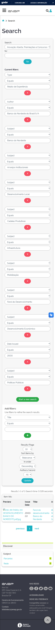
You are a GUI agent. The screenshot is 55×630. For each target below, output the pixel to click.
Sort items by (27, 453)
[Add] (27, 435)
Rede (6, 563)
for (6, 50)
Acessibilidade (36, 595)
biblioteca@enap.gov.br (12, 609)
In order (27, 461)
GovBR (4, 2)
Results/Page (27, 444)
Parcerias (8, 558)
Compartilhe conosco (37, 603)
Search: (8, 42)
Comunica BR (20, 3)
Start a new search (27, 399)
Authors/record (27, 470)
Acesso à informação (38, 3)
